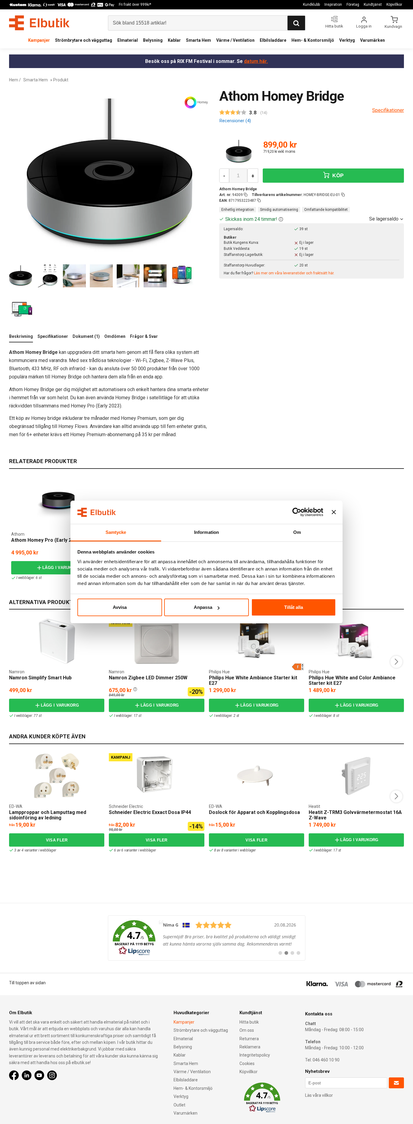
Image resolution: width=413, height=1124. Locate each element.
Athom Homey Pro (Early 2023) (46, 540)
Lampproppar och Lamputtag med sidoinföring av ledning (47, 815)
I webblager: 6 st (29, 578)
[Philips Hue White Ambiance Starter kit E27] (256, 641)
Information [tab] (206, 532)
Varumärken (372, 40)
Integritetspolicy (254, 1055)
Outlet (179, 1105)
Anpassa (203, 607)
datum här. (256, 61)
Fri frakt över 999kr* (135, 4)
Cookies (247, 1063)
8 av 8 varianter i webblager (235, 850)
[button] (281, 219)
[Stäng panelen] (334, 512)
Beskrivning (21, 336)
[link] (207, 938)
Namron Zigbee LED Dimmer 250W (148, 678)
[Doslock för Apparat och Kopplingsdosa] (256, 776)
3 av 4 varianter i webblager (35, 850)
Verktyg (347, 40)
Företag (352, 4)
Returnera (249, 1038)
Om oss (246, 1030)
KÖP (337, 175)
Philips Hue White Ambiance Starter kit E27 (253, 680)
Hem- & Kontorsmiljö (312, 40)
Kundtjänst (373, 4)
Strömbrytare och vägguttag (83, 40)
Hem (13, 79)
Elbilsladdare (273, 40)
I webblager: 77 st (27, 716)
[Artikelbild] (238, 152)
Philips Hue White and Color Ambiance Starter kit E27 (352, 680)
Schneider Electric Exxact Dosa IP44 (150, 812)
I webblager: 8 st (326, 716)
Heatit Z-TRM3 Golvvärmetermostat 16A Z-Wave (355, 815)
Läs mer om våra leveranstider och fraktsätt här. (294, 273)
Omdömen (114, 336)
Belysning (153, 40)
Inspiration (333, 4)
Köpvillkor (394, 4)
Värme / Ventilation (235, 40)
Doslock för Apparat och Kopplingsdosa (254, 812)
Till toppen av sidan (27, 982)
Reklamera (249, 1046)
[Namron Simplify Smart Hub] (57, 641)
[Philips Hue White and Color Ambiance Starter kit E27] (356, 641)
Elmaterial (127, 40)
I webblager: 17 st (127, 716)
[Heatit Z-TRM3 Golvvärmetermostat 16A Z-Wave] (356, 776)
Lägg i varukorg (61, 567)
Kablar (174, 40)
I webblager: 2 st (226, 716)
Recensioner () (235, 120)
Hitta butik (249, 1022)
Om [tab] (297, 532)
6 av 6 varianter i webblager (135, 850)
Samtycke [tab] (116, 532)
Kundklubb (311, 4)
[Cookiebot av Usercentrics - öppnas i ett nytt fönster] (296, 512)
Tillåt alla (293, 607)
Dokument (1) (86, 336)
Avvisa (120, 607)
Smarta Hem (198, 40)
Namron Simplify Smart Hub (40, 678)
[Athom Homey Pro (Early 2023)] (58, 505)
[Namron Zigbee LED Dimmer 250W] (156, 641)
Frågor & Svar (144, 336)
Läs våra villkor (319, 1095)
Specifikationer (52, 336)
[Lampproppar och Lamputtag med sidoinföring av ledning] (57, 776)
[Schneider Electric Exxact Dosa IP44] (156, 776)
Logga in (364, 26)
